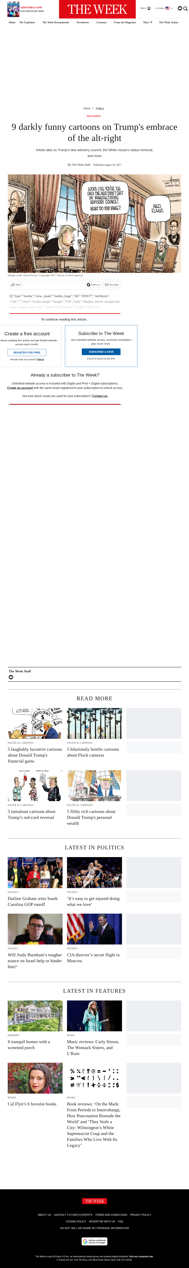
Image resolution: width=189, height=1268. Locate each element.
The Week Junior (168, 22)
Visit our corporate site (141, 1256)
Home (86, 108)
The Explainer (27, 22)
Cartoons (101, 22)
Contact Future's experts (73, 1214)
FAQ (120, 1221)
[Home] (12, 22)
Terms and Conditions (111, 1214)
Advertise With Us (102, 1221)
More (146, 22)
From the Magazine (125, 22)
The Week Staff (81, 164)
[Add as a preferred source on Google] (94, 1241)
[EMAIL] (12, 677)
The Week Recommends (55, 22)
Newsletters (82, 22)
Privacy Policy (140, 1214)
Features (94, 116)
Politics (100, 108)
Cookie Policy (76, 1221)
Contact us (100, 396)
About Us (44, 1214)
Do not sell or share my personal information (94, 1228)
